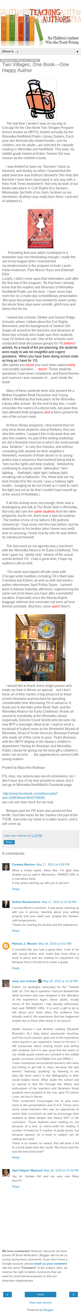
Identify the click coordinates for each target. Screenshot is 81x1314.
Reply (16, 889)
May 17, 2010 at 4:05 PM (52, 864)
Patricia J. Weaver (24, 943)
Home (40, 1294)
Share (9, 842)
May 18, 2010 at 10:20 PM (61, 1170)
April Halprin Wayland (27, 1170)
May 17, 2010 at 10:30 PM (59, 902)
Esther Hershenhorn (26, 902)
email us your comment (50, 1263)
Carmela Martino (23, 864)
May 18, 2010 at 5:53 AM (54, 943)
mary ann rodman (24, 981)
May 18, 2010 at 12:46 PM (60, 981)
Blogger (48, 1309)
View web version (40, 1302)
